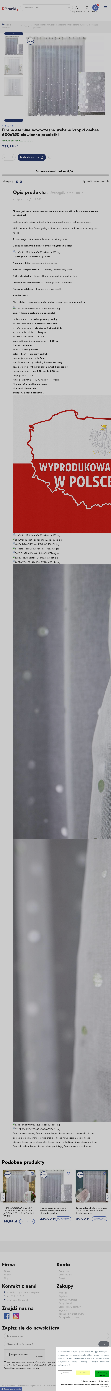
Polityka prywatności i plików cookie (95, 1381)
